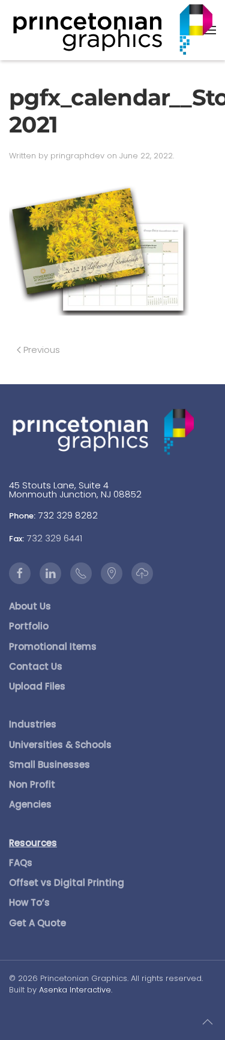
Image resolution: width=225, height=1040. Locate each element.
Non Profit (32, 784)
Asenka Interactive (75, 989)
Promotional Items (53, 646)
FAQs (20, 862)
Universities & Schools (60, 744)
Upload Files (37, 686)
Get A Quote (37, 923)
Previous (41, 349)
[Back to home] (113, 30)
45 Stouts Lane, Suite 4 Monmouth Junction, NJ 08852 (75, 489)
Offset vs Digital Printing (66, 882)
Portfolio (29, 626)
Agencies (30, 804)
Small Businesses (49, 764)
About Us (30, 606)
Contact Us (35, 666)
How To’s (29, 902)
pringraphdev (77, 155)
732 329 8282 (68, 515)
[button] (207, 1022)
